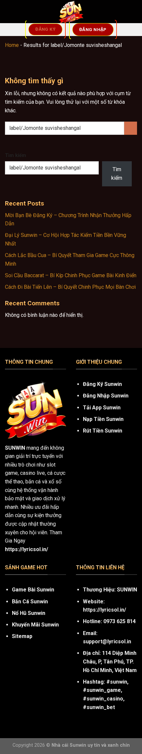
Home (12, 45)
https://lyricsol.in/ (104, 610)
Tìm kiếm (15, 155)
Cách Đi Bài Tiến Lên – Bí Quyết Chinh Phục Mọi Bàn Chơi (70, 287)
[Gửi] (130, 128)
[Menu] (9, 11)
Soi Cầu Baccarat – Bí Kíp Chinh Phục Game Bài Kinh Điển (70, 275)
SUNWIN (15, 448)
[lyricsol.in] (71, 11)
